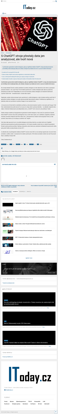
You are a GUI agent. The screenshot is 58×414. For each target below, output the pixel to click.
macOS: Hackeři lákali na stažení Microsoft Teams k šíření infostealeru (26, 356)
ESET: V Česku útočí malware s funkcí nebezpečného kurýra (29, 251)
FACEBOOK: (15, 205)
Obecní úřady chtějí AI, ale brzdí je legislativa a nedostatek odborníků (18, 74)
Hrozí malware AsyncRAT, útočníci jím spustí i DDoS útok (44, 200)
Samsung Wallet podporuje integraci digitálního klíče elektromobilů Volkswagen (33, 224)
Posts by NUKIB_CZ (8, 370)
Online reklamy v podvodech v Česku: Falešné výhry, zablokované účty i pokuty (33, 257)
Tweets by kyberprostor (8, 296)
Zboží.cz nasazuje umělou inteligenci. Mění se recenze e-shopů (30, 264)
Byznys (6, 354)
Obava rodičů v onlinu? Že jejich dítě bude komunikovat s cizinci (30, 237)
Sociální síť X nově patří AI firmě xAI (10, 72)
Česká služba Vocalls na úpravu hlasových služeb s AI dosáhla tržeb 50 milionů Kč (21, 78)
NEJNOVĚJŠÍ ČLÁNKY (9, 212)
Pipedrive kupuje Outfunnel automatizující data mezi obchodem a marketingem (33, 244)
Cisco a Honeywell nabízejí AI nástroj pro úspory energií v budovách (18, 76)
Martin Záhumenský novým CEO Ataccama (17, 337)
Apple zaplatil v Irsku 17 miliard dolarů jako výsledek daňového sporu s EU (32, 216)
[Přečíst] (15, 174)
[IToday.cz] (29, 9)
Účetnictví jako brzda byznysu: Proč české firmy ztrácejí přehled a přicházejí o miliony (35, 230)
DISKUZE (29, 205)
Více (48, 321)
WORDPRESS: (22, 205)
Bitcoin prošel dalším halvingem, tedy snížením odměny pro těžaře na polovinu (13, 200)
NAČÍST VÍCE (29, 272)
